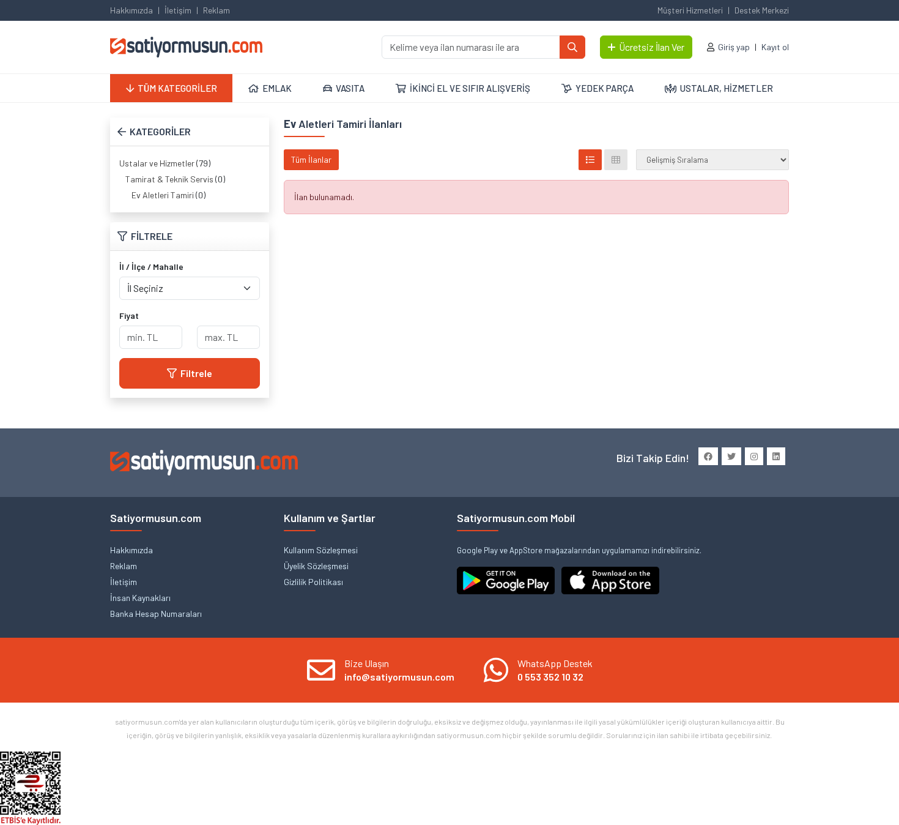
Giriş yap (734, 47)
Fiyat (129, 315)
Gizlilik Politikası (313, 582)
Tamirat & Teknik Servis (169, 179)
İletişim (178, 10)
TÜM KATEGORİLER (177, 88)
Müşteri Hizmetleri (690, 10)
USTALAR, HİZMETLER (726, 88)
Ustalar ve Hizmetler (156, 163)
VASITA (350, 88)
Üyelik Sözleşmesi (316, 566)
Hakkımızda (131, 10)
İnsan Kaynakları (140, 597)
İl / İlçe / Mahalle (151, 266)
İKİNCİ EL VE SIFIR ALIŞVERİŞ (470, 88)
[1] (572, 47)
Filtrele (196, 373)
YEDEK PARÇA (604, 88)
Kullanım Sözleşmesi (321, 550)
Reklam (216, 10)
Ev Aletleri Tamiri (162, 195)
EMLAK (277, 88)
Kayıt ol (775, 47)
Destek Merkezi (761, 10)
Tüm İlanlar (311, 159)
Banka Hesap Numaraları (156, 613)
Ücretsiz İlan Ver (651, 47)
